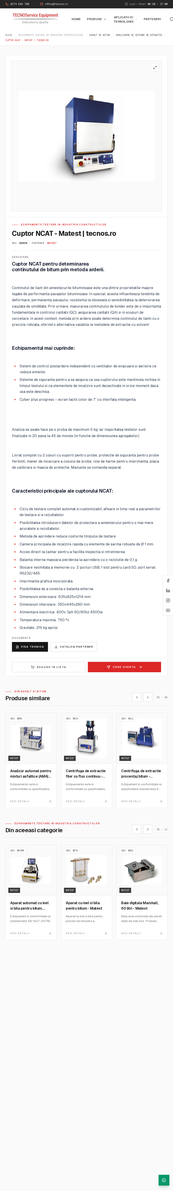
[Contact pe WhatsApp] (164, 1180)
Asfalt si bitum (99, 35)
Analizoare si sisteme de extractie (139, 35)
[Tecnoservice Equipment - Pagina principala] (35, 18)
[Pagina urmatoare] (147, 697)
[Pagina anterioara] (136, 697)
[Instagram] (168, 600)
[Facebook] (168, 581)
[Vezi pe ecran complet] (155, 67)
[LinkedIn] (168, 591)
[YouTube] (168, 610)
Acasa (8, 35)
